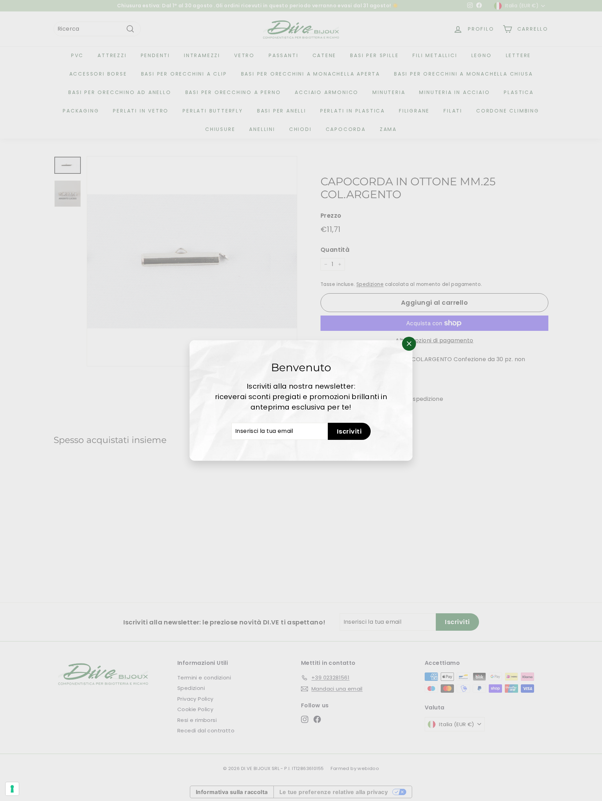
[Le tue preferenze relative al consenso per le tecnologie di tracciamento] (12, 788)
